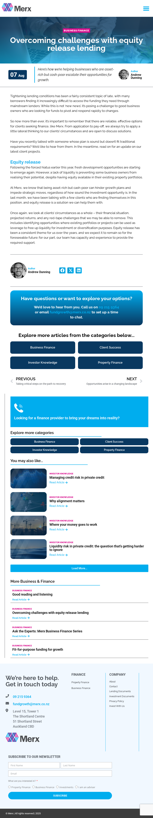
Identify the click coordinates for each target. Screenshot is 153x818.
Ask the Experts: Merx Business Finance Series (47, 631)
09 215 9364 (109, 307)
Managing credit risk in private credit (76, 477)
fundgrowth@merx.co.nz (70, 312)
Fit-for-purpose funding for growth (37, 649)
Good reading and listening (32, 594)
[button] (146, 8)
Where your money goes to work (73, 524)
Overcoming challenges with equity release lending (50, 613)
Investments (66, 787)
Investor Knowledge (61, 473)
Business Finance (76, 30)
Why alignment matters (67, 501)
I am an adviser (86, 787)
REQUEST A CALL (29, 415)
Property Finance (20, 787)
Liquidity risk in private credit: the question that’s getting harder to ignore (96, 548)
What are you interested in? (22, 781)
